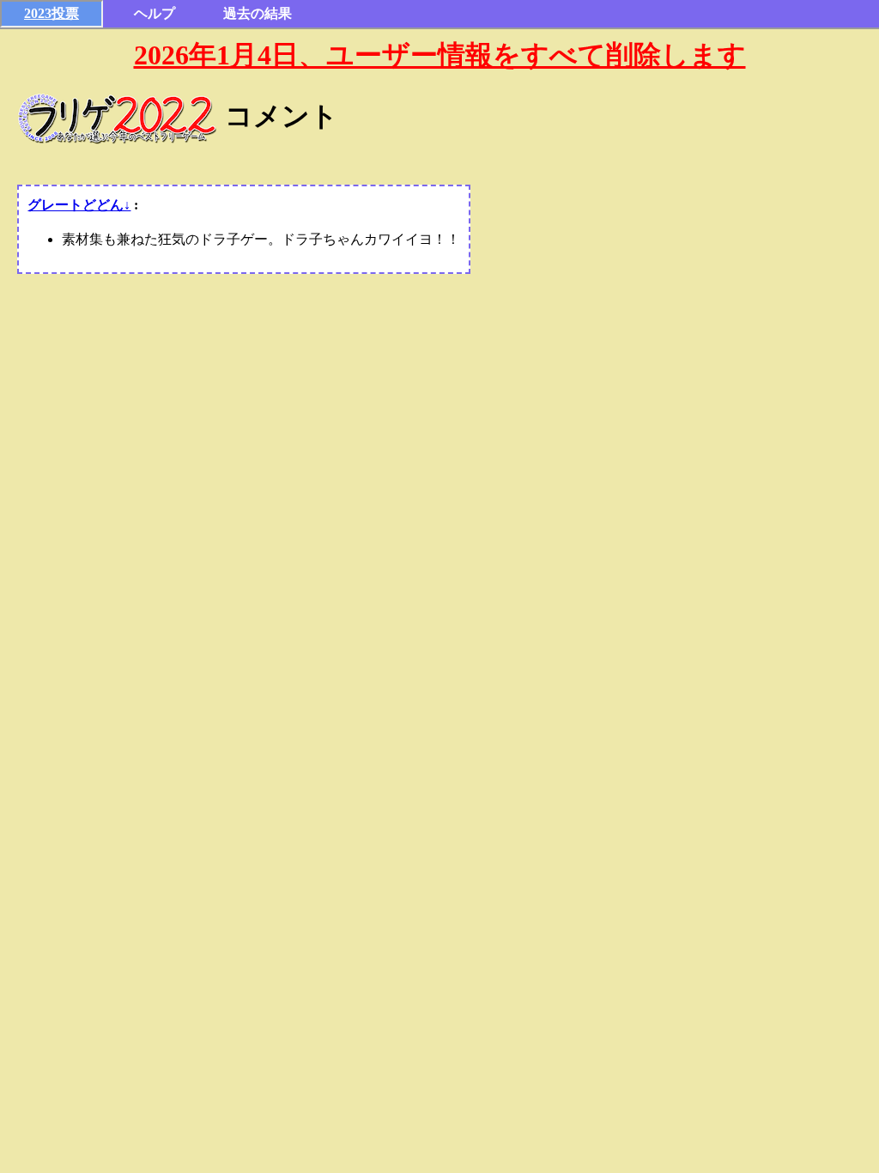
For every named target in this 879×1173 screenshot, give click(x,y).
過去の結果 (257, 13)
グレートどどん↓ (78, 205)
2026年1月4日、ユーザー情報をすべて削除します (440, 55)
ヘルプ (154, 13)
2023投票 (51, 13)
